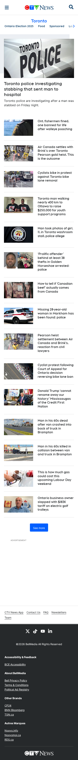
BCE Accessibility (15, 664)
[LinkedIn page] (50, 631)
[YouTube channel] (43, 631)
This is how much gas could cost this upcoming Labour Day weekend (54, 478)
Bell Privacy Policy (16, 680)
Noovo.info (11, 730)
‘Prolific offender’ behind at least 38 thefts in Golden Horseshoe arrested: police (53, 261)
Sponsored (56, 26)
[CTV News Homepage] (39, 7)
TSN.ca (9, 714)
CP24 (8, 705)
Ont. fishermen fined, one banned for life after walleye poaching (55, 125)
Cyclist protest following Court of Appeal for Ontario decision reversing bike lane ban (55, 370)
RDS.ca (9, 739)
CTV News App (14, 612)
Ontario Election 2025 (19, 26)
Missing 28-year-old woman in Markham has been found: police (56, 313)
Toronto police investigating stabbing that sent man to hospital (33, 89)
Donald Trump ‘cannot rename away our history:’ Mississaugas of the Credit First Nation (54, 398)
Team (8, 617)
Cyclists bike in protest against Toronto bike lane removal (55, 176)
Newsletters (58, 612)
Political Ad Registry (17, 689)
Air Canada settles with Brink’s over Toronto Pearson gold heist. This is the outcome (56, 152)
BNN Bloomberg (15, 710)
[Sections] (7, 7)
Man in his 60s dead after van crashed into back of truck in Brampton (54, 426)
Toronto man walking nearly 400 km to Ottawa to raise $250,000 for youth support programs (53, 206)
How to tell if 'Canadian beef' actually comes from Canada (55, 287)
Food (41, 26)
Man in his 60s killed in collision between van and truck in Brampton (55, 450)
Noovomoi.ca (13, 735)
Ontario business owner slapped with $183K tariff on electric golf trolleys (56, 503)
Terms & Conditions (16, 685)
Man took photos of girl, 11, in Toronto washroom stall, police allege (55, 232)
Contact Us (33, 612)
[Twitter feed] (27, 631)
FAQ (45, 612)
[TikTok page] (35, 631)
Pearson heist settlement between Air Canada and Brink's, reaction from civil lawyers (55, 343)
